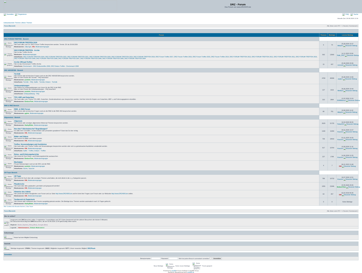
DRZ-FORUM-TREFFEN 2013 (240, 57)
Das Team (29, 206)
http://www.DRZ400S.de (64, 193)
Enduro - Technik (51, 82)
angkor (340, 79)
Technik (17, 74)
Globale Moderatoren (37, 227)
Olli (33, 47)
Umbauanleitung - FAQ (31, 94)
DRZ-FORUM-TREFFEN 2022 (55, 57)
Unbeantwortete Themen (12, 23)
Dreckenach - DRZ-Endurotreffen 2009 (36, 66)
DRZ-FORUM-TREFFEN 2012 (262, 57)
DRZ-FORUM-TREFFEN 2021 (78, 57)
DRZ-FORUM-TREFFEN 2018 (144, 57)
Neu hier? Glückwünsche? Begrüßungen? (31, 129)
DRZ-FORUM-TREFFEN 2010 (306, 57)
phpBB (174, 270)
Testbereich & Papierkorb (24, 199)
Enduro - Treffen (40, 151)
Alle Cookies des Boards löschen (14, 206)
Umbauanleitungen (21, 86)
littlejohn (340, 45)
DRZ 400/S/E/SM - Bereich (13, 70)
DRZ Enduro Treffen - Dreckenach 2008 (65, 66)
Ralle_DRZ (340, 55)
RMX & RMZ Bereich (11, 105)
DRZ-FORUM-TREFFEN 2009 (24, 58)
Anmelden (10, 14)
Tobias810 (340, 124)
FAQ (347, 14)
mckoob (340, 65)
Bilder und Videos (21, 137)
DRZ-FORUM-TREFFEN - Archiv (27, 50)
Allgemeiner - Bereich (12, 117)
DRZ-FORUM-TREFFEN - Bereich (16, 39)
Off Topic (17, 176)
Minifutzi (340, 90)
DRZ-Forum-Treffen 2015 (201, 57)
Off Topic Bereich (10, 172)
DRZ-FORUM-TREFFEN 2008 (46, 58)
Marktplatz (18, 162)
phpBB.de (191, 272)
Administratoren (23, 227)
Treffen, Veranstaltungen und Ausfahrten (30, 144)
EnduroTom (29, 101)
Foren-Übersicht (9, 26)
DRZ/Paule (91, 248)
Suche (355, 14)
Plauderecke (19, 184)
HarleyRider (29, 125)
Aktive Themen (27, 23)
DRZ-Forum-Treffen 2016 (183, 57)
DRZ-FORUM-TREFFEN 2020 (100, 57)
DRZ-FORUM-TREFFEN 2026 (25, 43)
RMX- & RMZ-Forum (22, 109)
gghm (27, 113)
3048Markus (341, 100)
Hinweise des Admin (22, 192)
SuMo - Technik (39, 82)
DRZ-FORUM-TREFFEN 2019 (122, 57)
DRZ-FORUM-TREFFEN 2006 (91, 58)
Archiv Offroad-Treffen (23, 62)
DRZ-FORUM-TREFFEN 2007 (68, 58)
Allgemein (18, 121)
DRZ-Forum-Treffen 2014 (220, 57)
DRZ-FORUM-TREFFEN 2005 (113, 58)
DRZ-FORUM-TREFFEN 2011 (284, 57)
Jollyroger (28, 47)
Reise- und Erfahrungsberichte (26, 154)
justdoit (27, 80)
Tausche (31, 168)
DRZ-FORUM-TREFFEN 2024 (33, 57)
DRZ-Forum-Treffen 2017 (164, 57)
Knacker (340, 132)
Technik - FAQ (28, 82)
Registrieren (22, 14)
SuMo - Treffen (28, 151)
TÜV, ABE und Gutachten (24, 97)
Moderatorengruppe (42, 47)
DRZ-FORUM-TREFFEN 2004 (135, 58)
